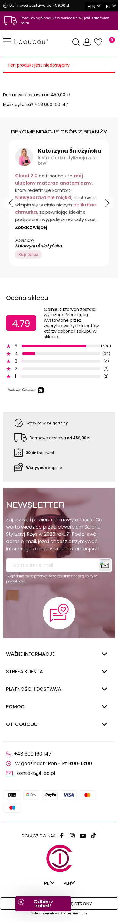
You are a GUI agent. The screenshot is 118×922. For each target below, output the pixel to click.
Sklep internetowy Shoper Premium (59, 913)
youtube (83, 836)
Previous (11, 203)
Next (107, 203)
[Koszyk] (108, 42)
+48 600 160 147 (51, 104)
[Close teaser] (21, 902)
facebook (62, 836)
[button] (43, 903)
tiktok (93, 836)
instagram (72, 836)
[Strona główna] (42, 41)
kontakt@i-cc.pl (35, 773)
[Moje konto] (87, 42)
